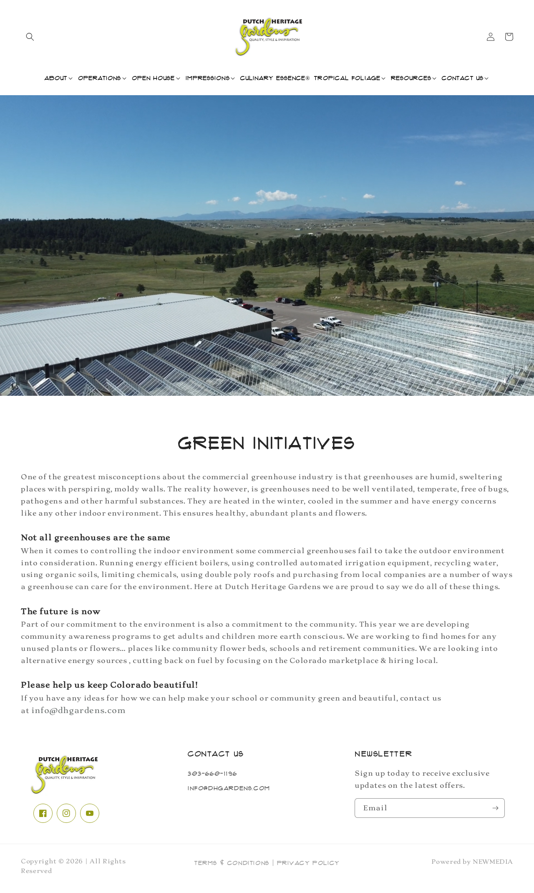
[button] (30, 37)
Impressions (208, 78)
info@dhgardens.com (229, 788)
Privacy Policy (308, 863)
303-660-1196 (212, 773)
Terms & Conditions (232, 863)
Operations (99, 78)
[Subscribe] (495, 808)
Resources (411, 78)
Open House (153, 78)
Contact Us (463, 78)
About (56, 78)
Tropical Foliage (347, 78)
